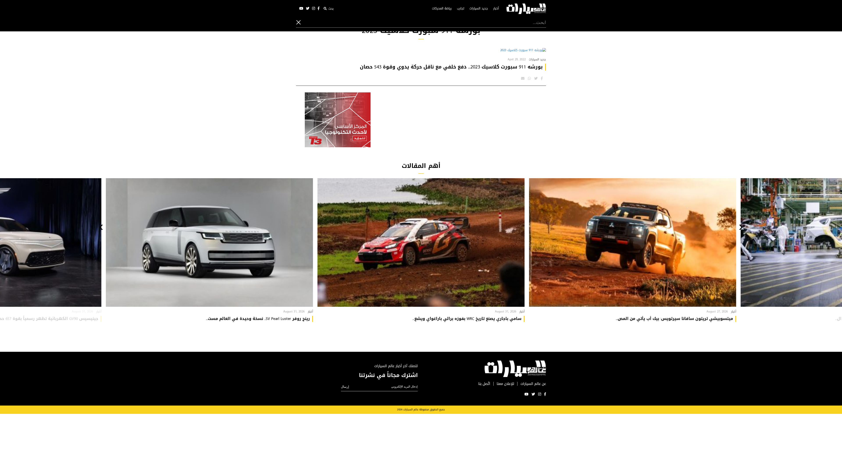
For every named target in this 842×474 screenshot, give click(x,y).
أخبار (496, 8)
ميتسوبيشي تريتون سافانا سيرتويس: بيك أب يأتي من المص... (674, 318)
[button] (741, 228)
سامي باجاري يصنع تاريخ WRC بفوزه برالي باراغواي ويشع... (466, 318)
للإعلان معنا (505, 383)
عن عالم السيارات (533, 383)
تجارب (460, 8)
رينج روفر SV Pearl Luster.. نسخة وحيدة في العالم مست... (258, 318)
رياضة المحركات (442, 8)
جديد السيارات (478, 8)
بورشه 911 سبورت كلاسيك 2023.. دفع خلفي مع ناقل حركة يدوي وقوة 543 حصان (451, 67)
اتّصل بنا (484, 383)
